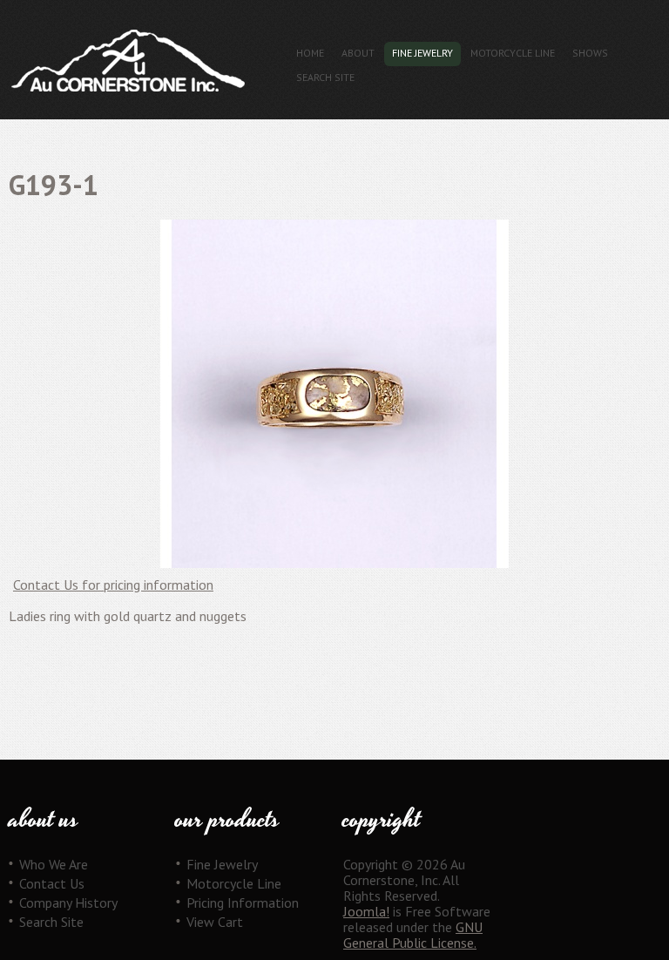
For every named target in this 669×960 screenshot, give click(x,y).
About (358, 52)
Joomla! (366, 911)
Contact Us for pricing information (113, 584)
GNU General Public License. (413, 934)
